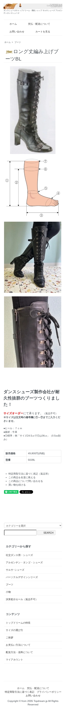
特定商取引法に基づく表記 (19, 691)
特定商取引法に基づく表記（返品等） (29, 473)
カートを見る (42, 31)
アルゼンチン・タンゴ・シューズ (24, 562)
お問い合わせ (17, 31)
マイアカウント (14, 659)
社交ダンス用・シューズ (19, 555)
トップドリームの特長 (18, 622)
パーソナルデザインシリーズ (22, 577)
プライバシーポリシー (49, 691)
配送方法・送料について (19, 652)
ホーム (13, 23)
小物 (8, 591)
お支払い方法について (18, 644)
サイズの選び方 (14, 630)
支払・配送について (39, 23)
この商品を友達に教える (22, 477)
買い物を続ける (17, 484)
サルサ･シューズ (15, 569)
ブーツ (17, 42)
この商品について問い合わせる (25, 481)
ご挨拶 (9, 637)
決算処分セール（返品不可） (22, 599)
